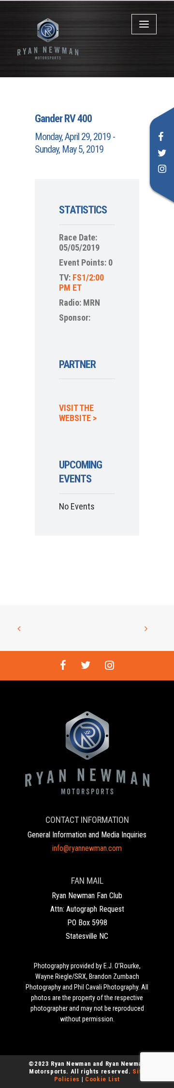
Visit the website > (78, 413)
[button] (161, 138)
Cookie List (102, 1079)
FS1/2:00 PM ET (81, 282)
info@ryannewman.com (87, 848)
